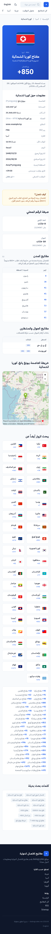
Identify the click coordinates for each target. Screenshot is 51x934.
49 (45, 300)
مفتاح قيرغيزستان (16, 742)
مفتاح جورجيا (38, 738)
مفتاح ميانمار (21, 738)
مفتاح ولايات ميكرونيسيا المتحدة (30, 770)
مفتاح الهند (39, 694)
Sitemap (45, 909)
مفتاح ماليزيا (39, 714)
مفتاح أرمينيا (21, 750)
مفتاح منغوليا (38, 746)
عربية (16, 10)
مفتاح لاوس (21, 746)
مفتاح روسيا (40, 710)
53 (45, 305)
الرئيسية (45, 19)
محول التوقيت (28, 10)
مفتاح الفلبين (25, 690)
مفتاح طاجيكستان (19, 758)
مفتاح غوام (22, 766)
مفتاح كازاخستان (37, 734)
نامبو (26, 281)
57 (45, 311)
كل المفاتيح (42, 10)
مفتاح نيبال (18, 726)
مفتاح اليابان (20, 730)
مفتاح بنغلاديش (37, 702)
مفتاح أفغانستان (18, 734)
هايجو (25, 293)
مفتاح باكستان (38, 706)
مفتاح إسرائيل (18, 702)
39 (45, 282)
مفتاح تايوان (38, 754)
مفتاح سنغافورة (38, 730)
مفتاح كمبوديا (38, 750)
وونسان (25, 311)
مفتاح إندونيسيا (23, 694)
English (7, 4)
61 (45, 317)
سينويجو (24, 317)
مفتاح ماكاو (39, 766)
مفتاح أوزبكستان (37, 742)
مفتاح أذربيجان (22, 714)
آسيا (8, 10)
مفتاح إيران (40, 698)
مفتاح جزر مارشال (16, 762)
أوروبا (47, 885)
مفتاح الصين (25, 710)
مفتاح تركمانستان (36, 762)
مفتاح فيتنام (22, 718)
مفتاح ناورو (19, 722)
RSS (47, 905)
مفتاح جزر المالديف (21, 698)
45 (45, 294)
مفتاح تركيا (40, 690)
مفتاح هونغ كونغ (37, 722)
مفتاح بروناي (38, 758)
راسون (25, 275)
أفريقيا (46, 881)
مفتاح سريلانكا (38, 718)
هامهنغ (25, 305)
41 (45, 288)
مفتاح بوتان (22, 754)
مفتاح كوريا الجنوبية (36, 726)
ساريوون (24, 287)
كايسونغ (25, 299)
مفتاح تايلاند (21, 706)
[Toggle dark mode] (15, 4)
